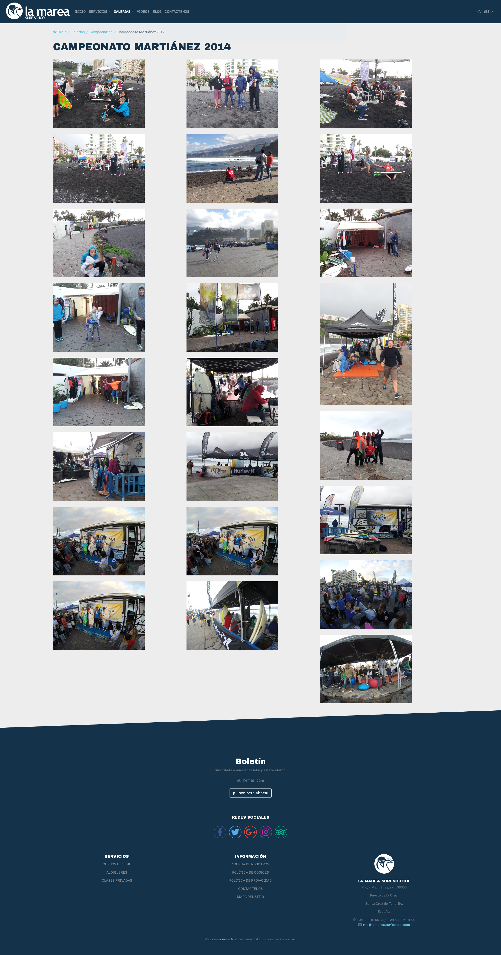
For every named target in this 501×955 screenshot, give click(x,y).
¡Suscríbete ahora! (250, 793)
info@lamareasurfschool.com (386, 925)
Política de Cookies (250, 872)
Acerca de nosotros (250, 864)
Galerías (122, 12)
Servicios (98, 12)
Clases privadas (117, 880)
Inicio (80, 12)
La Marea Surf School (222, 939)
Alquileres (116, 872)
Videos (143, 12)
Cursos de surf (117, 864)
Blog (157, 12)
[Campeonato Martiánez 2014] (117, 93)
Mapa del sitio (250, 897)
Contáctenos (177, 12)
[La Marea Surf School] (38, 12)
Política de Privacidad (250, 880)
